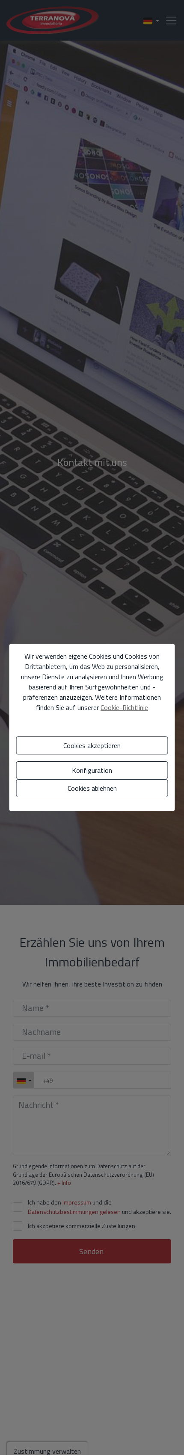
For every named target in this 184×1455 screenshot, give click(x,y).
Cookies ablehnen (92, 788)
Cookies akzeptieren (92, 745)
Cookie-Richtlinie (124, 707)
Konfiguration (92, 770)
